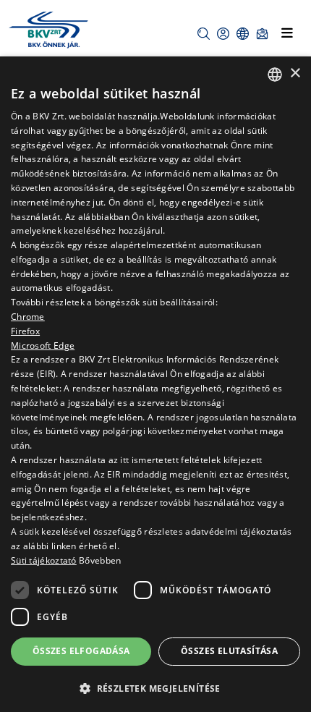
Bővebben (100, 560)
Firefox (25, 331)
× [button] (294, 73)
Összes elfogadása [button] (81, 651)
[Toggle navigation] (287, 32)
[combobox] (275, 74)
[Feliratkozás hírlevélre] (262, 33)
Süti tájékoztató (44, 560)
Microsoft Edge (42, 345)
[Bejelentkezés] (223, 33)
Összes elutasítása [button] (229, 651)
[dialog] (155, 384)
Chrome (28, 316)
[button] (203, 33)
